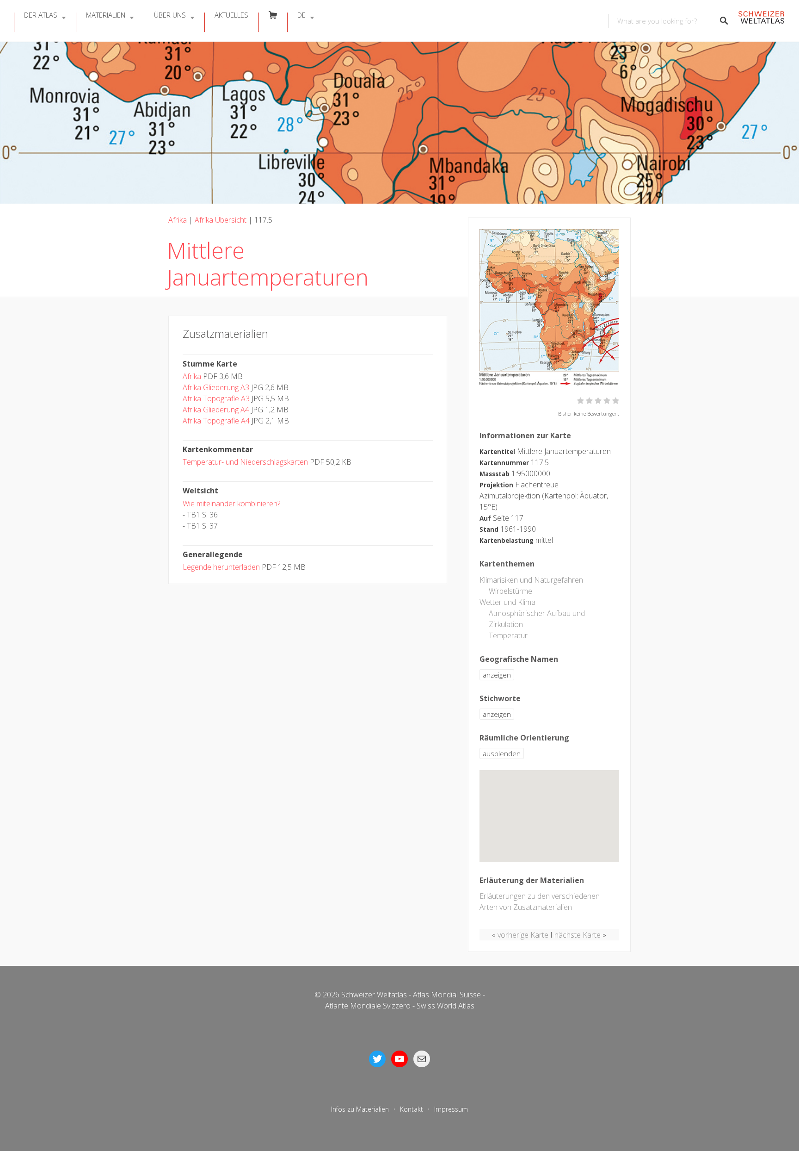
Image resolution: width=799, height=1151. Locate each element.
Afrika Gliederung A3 (216, 387)
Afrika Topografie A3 (216, 398)
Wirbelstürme (510, 591)
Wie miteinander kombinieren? (231, 503)
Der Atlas (40, 14)
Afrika (177, 220)
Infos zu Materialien (360, 1109)
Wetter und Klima (507, 602)
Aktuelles (231, 14)
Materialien (105, 14)
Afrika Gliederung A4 (216, 409)
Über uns (170, 14)
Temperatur (508, 635)
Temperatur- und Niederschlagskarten (245, 462)
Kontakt (411, 1109)
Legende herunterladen (221, 567)
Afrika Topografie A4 (216, 421)
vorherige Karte (523, 935)
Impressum (451, 1109)
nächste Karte (577, 935)
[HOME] (761, 21)
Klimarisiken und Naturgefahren (531, 580)
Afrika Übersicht (220, 220)
